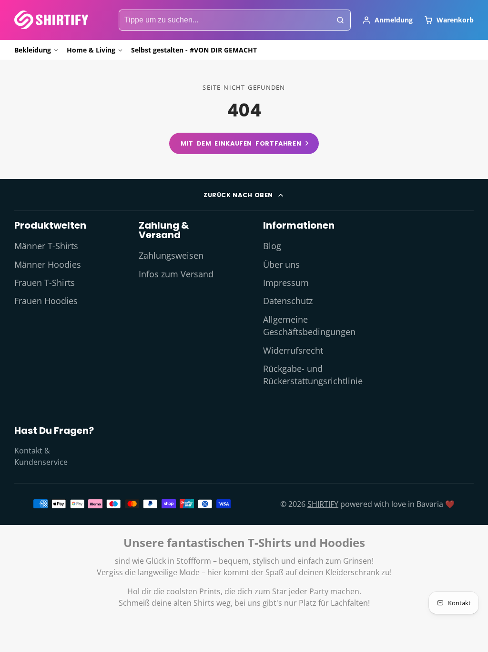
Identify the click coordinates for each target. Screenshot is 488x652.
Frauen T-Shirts (44, 282)
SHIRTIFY (322, 504)
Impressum (286, 282)
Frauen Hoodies (46, 300)
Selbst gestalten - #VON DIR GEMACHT (194, 49)
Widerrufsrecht (293, 350)
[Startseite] (51, 20)
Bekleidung (32, 49)
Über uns (281, 264)
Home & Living (91, 49)
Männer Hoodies (47, 264)
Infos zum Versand (176, 274)
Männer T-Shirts (46, 246)
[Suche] (340, 20)
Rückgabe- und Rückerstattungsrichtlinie (313, 375)
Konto (387, 20)
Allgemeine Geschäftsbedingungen (309, 325)
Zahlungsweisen (171, 255)
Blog (272, 246)
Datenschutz (288, 300)
